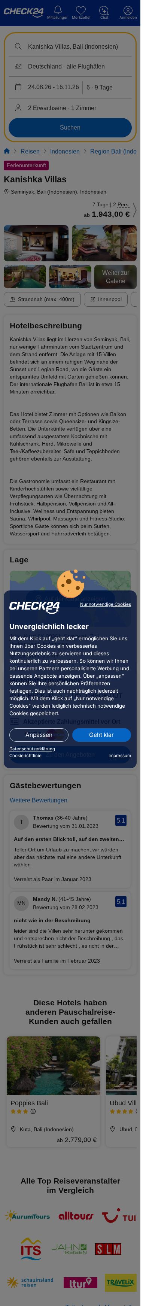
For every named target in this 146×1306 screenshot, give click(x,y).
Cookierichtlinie (25, 755)
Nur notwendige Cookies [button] (105, 604)
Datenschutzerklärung (32, 748)
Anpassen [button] (38, 734)
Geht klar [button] (101, 734)
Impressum (120, 755)
